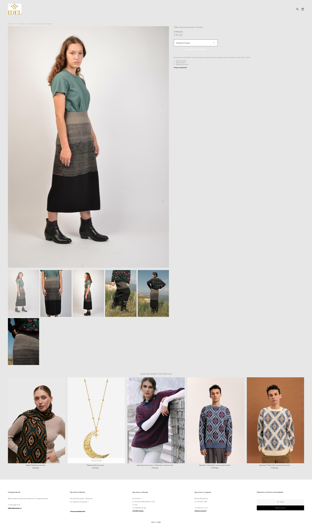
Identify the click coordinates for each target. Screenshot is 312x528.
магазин (11, 24)
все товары (21, 24)
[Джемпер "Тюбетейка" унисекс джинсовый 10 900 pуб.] (215, 420)
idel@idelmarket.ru (15, 508)
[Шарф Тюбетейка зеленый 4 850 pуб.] (36, 420)
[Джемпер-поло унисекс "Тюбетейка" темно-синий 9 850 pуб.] (156, 420)
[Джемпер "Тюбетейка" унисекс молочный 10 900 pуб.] (275, 420)
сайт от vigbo (156, 522)
